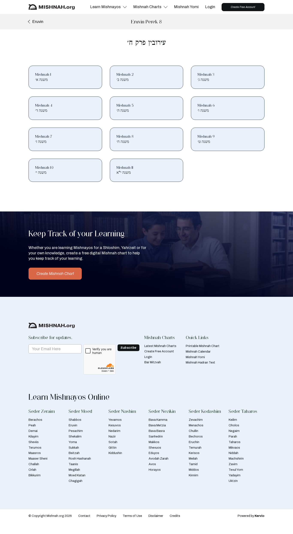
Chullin (193, 431)
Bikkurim (35, 475)
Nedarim (114, 431)
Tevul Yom (236, 469)
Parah (233, 436)
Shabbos (75, 419)
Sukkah (74, 447)
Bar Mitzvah (152, 362)
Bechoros (196, 436)
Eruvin (73, 425)
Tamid (193, 464)
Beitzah (74, 453)
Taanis (73, 464)
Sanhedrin (156, 436)
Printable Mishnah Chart (202, 346)
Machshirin (236, 458)
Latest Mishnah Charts (160, 346)
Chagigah (75, 481)
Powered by (251, 515)
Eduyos (154, 453)
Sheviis (34, 442)
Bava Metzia (157, 425)
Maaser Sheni (38, 458)
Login (210, 7)
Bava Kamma (158, 419)
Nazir (112, 436)
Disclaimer (155, 515)
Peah (32, 425)
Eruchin (194, 442)
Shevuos (155, 447)
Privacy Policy (106, 515)
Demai (33, 431)
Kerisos (194, 453)
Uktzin (233, 481)
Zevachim (196, 419)
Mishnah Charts (147, 7)
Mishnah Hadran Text (200, 362)
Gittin (112, 447)
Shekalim (75, 436)
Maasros (35, 453)
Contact (84, 515)
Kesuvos (115, 425)
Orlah (32, 469)
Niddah (233, 453)
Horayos (155, 469)
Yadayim (234, 475)
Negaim (234, 431)
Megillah (74, 469)
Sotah (113, 442)
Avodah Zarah (158, 458)
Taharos (234, 442)
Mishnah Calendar (198, 351)
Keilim (233, 419)
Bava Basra (157, 431)
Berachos (35, 419)
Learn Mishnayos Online (69, 397)
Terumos (35, 447)
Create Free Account (243, 7)
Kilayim (33, 436)
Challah (34, 464)
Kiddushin (115, 453)
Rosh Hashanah (80, 458)
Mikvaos (234, 447)
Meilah (193, 458)
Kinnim (193, 475)
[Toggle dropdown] (125, 7)
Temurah (195, 447)
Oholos (234, 425)
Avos (152, 464)
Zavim (233, 464)
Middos (194, 469)
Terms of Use (132, 515)
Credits (175, 515)
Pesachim (76, 431)
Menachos (196, 425)
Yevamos (115, 419)
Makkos (154, 442)
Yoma (73, 442)
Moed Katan (77, 475)
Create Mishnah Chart (55, 274)
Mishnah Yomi (186, 7)
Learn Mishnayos (105, 7)
